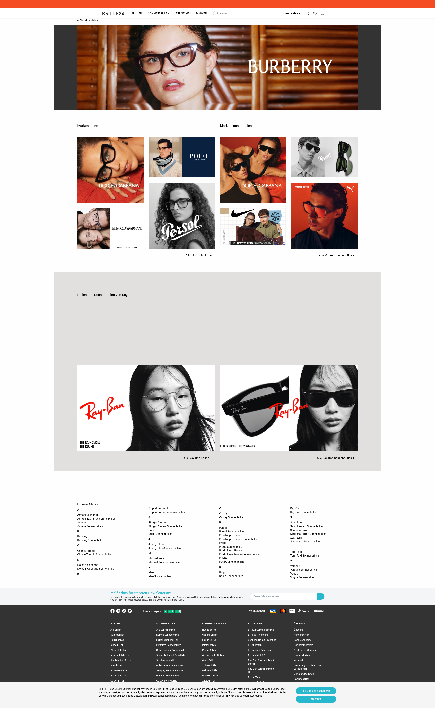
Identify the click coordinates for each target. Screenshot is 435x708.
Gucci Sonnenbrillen (160, 533)
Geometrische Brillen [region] (213, 655)
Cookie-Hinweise (225, 695)
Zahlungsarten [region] (301, 679)
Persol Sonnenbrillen (231, 531)
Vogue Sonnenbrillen (302, 577)
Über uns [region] (298, 629)
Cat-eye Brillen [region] (209, 634)
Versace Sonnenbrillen (303, 569)
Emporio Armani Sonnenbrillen (166, 512)
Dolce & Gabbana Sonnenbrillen (96, 568)
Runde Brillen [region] (209, 629)
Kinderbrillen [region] (117, 645)
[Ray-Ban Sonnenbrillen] (289, 408)
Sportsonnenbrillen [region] (166, 660)
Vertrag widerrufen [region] (304, 674)
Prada (222, 542)
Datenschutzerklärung (221, 597)
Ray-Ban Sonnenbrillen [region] (168, 675)
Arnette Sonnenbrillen (90, 526)
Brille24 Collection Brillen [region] (261, 629)
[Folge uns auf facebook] (112, 611)
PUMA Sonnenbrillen (231, 561)
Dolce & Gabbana (87, 565)
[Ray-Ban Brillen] (146, 408)
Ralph (222, 572)
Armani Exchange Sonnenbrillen (96, 518)
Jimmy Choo (156, 544)
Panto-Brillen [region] (209, 650)
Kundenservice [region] (301, 634)
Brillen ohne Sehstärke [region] (259, 650)
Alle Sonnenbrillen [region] (165, 629)
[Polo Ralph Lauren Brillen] (182, 157)
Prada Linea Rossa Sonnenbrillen (239, 554)
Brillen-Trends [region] (255, 677)
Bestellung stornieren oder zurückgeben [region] (307, 667)
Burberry (82, 536)
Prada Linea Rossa (230, 550)
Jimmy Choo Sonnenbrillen (164, 548)
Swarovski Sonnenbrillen (305, 541)
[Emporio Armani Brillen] (110, 228)
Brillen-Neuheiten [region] (119, 670)
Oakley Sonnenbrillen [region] (167, 680)
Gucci (151, 530)
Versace (295, 566)
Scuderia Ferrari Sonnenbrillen (308, 533)
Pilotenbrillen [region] (209, 645)
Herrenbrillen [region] (117, 640)
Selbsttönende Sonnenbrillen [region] (171, 650)
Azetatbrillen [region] (208, 680)
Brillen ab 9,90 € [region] (256, 655)
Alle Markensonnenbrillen (336, 255)
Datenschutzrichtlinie (251, 695)
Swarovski (296, 537)
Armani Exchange (87, 514)
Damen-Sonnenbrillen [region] (167, 634)
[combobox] (232, 13)
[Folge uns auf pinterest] (130, 611)
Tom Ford (296, 551)
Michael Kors (156, 558)
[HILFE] (307, 13)
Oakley (223, 513)
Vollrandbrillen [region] (209, 665)
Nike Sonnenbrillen (159, 576)
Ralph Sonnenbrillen (231, 576)
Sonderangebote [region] (302, 640)
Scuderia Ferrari (299, 530)
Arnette (81, 522)
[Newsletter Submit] (321, 596)
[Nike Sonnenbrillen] (253, 226)
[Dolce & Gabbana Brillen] (110, 170)
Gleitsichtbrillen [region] (118, 650)
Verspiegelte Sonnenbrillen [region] (170, 670)
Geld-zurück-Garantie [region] (305, 650)
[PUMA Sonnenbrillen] (324, 216)
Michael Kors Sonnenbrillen (164, 562)
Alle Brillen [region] (115, 629)
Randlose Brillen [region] (210, 675)
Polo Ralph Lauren (230, 535)
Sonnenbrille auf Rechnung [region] (262, 640)
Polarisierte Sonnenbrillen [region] (169, 665)
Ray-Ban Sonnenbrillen (303, 512)
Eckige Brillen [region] (209, 640)
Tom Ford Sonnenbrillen (304, 555)
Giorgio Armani (157, 522)
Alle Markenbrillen (199, 255)
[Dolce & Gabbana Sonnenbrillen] (253, 170)
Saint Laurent (298, 522)
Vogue (294, 573)
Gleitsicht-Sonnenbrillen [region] (168, 645)
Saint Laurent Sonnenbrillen (307, 526)
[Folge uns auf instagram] (118, 611)
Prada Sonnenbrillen (231, 546)
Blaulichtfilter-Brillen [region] (121, 660)
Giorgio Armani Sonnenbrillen (166, 526)
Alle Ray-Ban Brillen (198, 458)
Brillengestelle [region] (255, 645)
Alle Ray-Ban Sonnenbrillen (335, 458)
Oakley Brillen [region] (117, 680)
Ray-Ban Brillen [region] (118, 675)
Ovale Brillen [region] (208, 660)
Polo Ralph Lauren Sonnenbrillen (238, 539)
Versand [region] (298, 660)
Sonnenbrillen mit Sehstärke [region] (171, 655)
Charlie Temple (86, 550)
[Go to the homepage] (113, 13)
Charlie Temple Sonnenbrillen (94, 554)
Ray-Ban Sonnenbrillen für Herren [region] (261, 670)
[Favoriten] (315, 13)
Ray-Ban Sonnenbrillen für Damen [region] (261, 662)
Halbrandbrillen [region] (210, 670)
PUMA (223, 558)
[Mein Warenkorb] (322, 13)
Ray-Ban (295, 508)
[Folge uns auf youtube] (124, 611)
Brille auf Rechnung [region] (258, 634)
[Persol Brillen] (182, 216)
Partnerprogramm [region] (303, 645)
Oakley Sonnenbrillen (232, 517)
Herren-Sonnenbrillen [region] (167, 640)
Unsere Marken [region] (302, 655)
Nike (151, 572)
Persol (223, 527)
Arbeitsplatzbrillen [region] (119, 655)
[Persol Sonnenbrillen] (324, 157)
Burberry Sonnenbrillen (91, 540)
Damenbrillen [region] (117, 634)
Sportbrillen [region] (116, 665)
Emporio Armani (158, 508)
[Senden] (216, 13)
